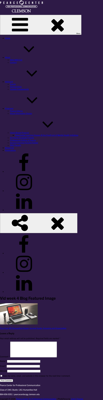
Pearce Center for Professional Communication (36, 398)
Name (3, 361)
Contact (13, 62)
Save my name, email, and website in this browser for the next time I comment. (36, 375)
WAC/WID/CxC (16, 60)
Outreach (9, 81)
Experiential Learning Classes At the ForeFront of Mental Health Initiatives (46, 135)
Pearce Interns (16, 111)
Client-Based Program (19, 132)
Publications (10, 150)
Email (3, 366)
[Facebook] (24, 171)
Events (13, 84)
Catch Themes (77, 398)
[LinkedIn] (24, 210)
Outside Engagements (19, 89)
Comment (5, 356)
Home (7, 38)
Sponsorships (16, 86)
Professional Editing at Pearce (23, 140)
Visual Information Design (21, 113)
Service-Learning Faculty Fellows (24, 142)
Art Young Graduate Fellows (22, 137)
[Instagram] (24, 190)
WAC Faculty (15, 145)
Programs (9, 108)
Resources (9, 147)
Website (3, 371)
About (7, 57)
